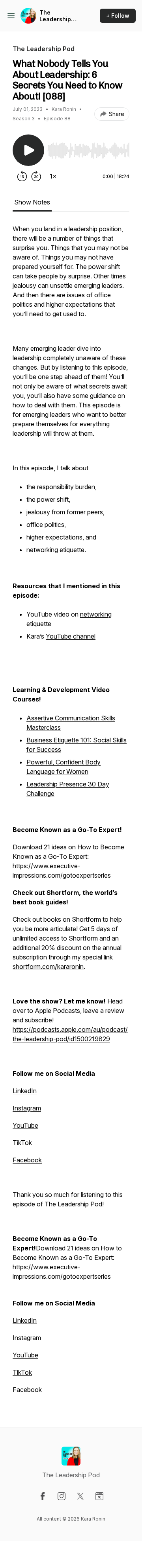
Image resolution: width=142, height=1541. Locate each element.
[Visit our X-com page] (80, 1496)
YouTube (25, 1125)
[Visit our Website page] (99, 1496)
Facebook (27, 1160)
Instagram (27, 1108)
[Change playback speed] (53, 176)
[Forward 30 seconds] (36, 176)
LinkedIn (25, 1091)
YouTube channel (70, 636)
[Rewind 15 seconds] (22, 176)
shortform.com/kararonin (48, 966)
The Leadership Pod (55, 16)
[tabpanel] (71, 813)
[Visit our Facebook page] (43, 1496)
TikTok (22, 1143)
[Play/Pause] (28, 150)
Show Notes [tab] (32, 202)
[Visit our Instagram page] (61, 1496)
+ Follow (117, 15)
